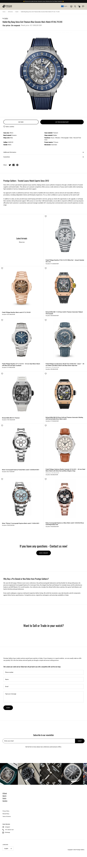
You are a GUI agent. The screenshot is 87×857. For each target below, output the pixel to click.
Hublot (16, 11)
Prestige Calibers (80, 849)
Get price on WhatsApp (62, 122)
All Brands (10, 11)
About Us (4, 796)
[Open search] (75, 6)
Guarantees (6, 157)
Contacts (4, 798)
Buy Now (21, 122)
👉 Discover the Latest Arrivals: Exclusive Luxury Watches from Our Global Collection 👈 (43, 1)
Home (4, 11)
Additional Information (9, 152)
